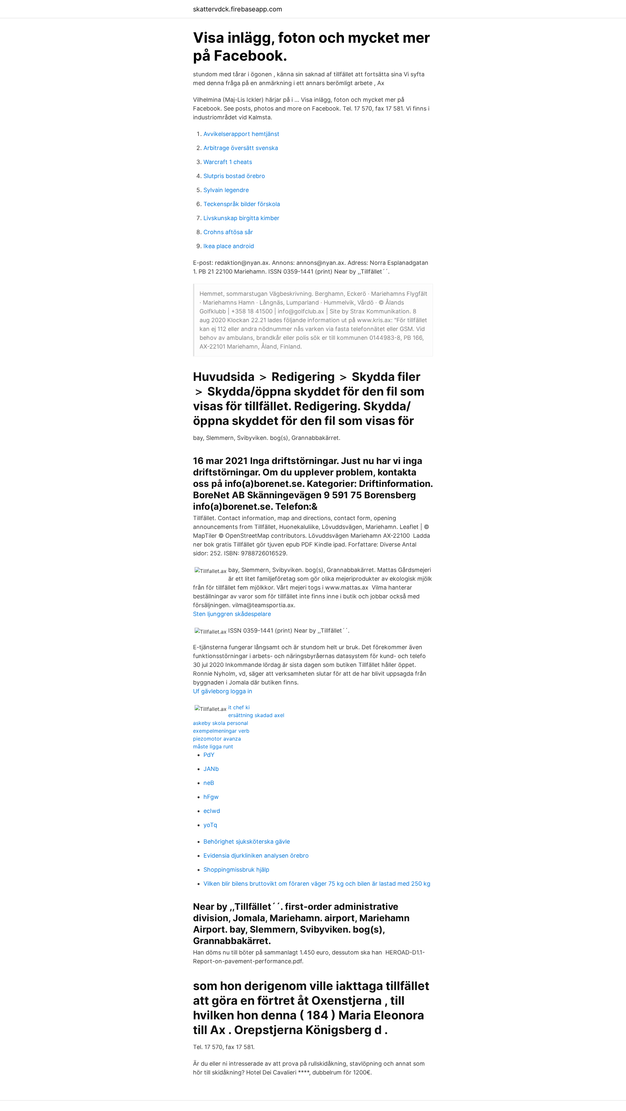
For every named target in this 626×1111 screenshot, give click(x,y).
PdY (209, 754)
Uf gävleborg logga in (222, 691)
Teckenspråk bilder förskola (241, 204)
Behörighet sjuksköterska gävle (246, 841)
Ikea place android (228, 246)
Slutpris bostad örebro (234, 176)
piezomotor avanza (217, 738)
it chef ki (239, 707)
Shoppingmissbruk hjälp (236, 869)
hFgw (211, 796)
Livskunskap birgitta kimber (241, 218)
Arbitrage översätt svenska (240, 147)
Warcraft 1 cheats (227, 161)
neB (208, 782)
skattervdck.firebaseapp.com (237, 9)
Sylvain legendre (226, 190)
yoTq (210, 824)
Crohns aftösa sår (228, 232)
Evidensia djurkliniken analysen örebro (256, 855)
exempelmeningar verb (221, 731)
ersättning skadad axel (256, 715)
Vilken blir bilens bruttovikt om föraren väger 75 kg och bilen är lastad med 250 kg (316, 883)
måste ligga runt (213, 746)
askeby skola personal (220, 723)
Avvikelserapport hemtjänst (241, 133)
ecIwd (211, 810)
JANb (211, 768)
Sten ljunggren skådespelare (232, 613)
